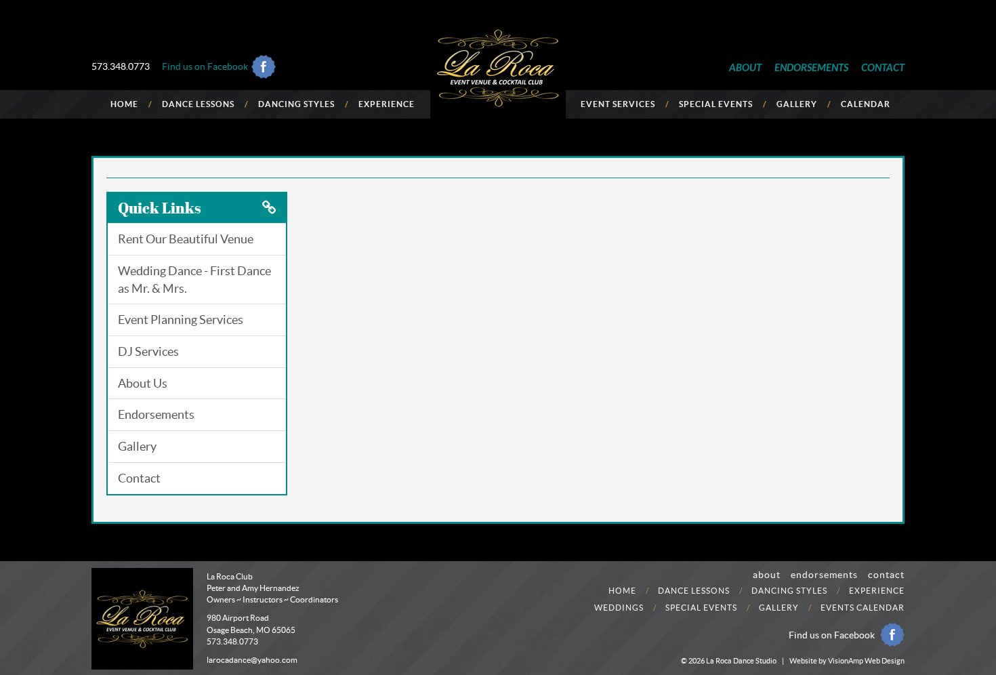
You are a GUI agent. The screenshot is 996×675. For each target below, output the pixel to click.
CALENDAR (865, 104)
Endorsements (156, 414)
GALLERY (796, 104)
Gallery (137, 446)
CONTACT (883, 68)
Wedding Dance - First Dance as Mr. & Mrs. (194, 279)
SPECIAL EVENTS (716, 104)
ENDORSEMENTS (811, 68)
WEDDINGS (619, 607)
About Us (142, 383)
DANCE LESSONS (198, 104)
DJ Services (148, 351)
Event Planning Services (180, 319)
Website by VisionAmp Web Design (847, 661)
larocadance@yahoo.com (252, 659)
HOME (124, 104)
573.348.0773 (120, 66)
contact (886, 574)
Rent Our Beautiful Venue (185, 239)
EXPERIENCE (386, 104)
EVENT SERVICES (618, 104)
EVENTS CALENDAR (863, 607)
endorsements (824, 574)
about (767, 574)
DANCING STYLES (296, 104)
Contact (139, 478)
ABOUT (745, 68)
